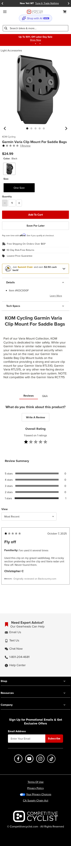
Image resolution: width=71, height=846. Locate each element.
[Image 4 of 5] (40, 128)
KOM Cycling (9, 136)
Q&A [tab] (45, 396)
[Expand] (63, 268)
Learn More (56, 295)
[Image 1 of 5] (27, 128)
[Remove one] (5, 203)
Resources (7, 693)
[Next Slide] (68, 3)
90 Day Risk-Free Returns (20, 250)
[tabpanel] (35, 501)
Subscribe (54, 738)
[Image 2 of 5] (31, 128)
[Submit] (5, 28)
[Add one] (19, 203)
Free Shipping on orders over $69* (26, 243)
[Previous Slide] (2, 3)
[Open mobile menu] (5, 12)
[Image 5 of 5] (44, 128)
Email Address (17, 731)
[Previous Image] (5, 128)
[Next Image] (66, 128)
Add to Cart (35, 215)
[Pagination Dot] (31, 44)
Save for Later (36, 226)
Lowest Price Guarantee (19, 256)
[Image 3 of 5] (35, 128)
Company (7, 705)
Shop (4, 681)
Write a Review (35, 417)
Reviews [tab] (28, 396)
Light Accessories (11, 50)
